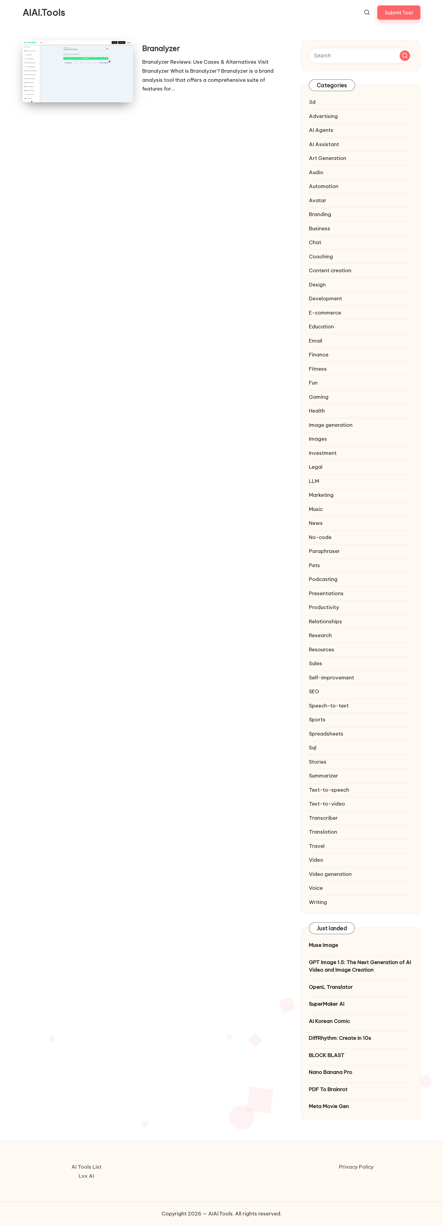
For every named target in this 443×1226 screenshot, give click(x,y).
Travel (317, 846)
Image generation (331, 425)
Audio (316, 172)
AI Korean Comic (329, 1021)
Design (317, 284)
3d (312, 102)
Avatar (317, 200)
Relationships (325, 621)
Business (319, 228)
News (316, 523)
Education (321, 326)
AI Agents (321, 130)
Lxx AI (86, 1176)
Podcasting (323, 579)
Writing (318, 902)
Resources (321, 649)
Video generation (330, 874)
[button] (398, 12)
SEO (314, 691)
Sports (317, 719)
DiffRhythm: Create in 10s (340, 1038)
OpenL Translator (331, 987)
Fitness (318, 369)
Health (317, 410)
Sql (312, 747)
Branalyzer (161, 48)
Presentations (326, 593)
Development (325, 298)
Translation (323, 832)
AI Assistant (324, 144)
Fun (313, 382)
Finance (318, 354)
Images (318, 439)
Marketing (321, 495)
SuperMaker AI (326, 1004)
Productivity (324, 607)
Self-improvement (331, 677)
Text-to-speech (329, 790)
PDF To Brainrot (328, 1089)
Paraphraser (324, 551)
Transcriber (323, 818)
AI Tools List (86, 1167)
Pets (314, 565)
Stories (317, 761)
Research (320, 635)
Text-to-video (327, 803)
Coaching (321, 256)
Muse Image (323, 945)
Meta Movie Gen (329, 1106)
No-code (320, 537)
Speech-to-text (329, 705)
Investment (323, 453)
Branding (320, 214)
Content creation (330, 270)
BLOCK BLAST (326, 1055)
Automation (323, 186)
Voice (316, 888)
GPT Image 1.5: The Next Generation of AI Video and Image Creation (360, 966)
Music (316, 509)
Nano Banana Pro (330, 1072)
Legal (315, 467)
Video (316, 860)
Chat (315, 242)
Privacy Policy (356, 1167)
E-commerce (325, 312)
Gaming (318, 397)
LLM (314, 481)
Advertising (323, 116)
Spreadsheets (326, 733)
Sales (315, 663)
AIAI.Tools (44, 13)
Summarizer (323, 775)
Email (315, 340)
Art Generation (327, 158)
